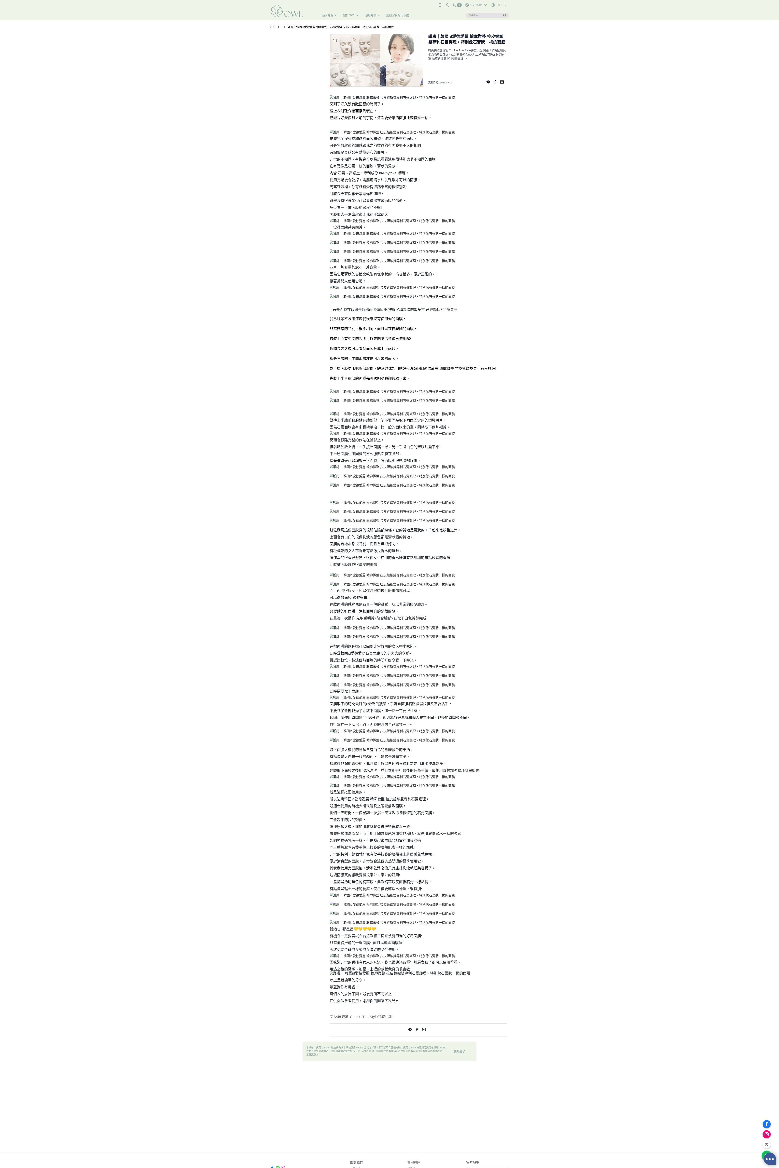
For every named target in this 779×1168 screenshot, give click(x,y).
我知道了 (459, 1051)
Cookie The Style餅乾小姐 (371, 1017)
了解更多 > (312, 1054)
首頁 (272, 27)
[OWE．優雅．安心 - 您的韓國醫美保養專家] (292, 10)
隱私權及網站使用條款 (343, 1051)
